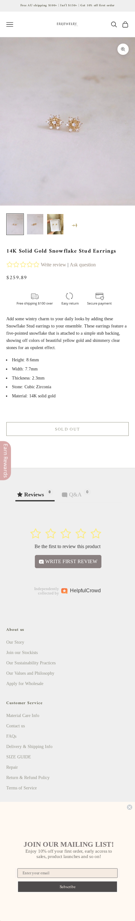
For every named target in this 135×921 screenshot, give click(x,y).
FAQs (11, 736)
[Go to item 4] (75, 225)
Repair (12, 767)
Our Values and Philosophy (30, 673)
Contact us (15, 726)
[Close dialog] (129, 807)
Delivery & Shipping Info (29, 746)
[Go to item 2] (35, 224)
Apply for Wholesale (24, 683)
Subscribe (68, 886)
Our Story (15, 642)
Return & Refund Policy (28, 777)
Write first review (70, 561)
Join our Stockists (22, 652)
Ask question (83, 264)
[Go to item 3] (55, 224)
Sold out (67, 429)
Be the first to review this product (67, 546)
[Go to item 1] (15, 224)
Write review (53, 264)
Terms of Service (21, 788)
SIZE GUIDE (18, 757)
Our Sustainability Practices (31, 663)
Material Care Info (22, 715)
